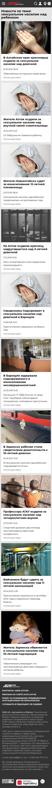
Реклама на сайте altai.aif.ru (19, 694)
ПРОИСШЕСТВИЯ (12, 78)
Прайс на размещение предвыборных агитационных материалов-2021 (24, 699)
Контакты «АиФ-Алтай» (15, 690)
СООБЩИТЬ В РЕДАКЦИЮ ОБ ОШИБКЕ (22, 704)
